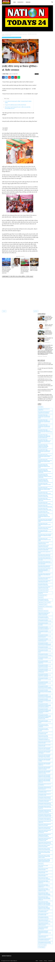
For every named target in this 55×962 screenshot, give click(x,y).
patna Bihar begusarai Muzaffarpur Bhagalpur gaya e (45, 655)
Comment (36, 73)
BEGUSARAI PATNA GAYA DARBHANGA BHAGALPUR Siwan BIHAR (44, 524)
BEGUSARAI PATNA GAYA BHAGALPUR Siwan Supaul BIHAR (44, 509)
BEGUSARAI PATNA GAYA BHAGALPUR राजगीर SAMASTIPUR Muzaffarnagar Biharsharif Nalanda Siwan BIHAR (44, 436)
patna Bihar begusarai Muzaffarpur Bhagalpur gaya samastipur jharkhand (44, 675)
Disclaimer (51, 960)
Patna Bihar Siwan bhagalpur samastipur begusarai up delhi (44, 843)
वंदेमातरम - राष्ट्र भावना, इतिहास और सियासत (49, 325)
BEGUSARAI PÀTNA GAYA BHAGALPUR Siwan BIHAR (43, 585)
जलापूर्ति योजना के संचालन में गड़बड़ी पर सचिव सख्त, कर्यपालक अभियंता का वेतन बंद (48, 332)
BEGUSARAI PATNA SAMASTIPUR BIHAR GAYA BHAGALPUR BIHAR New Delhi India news (45, 563)
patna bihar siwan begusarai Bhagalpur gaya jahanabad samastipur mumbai (44, 768)
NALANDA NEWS (49, 606)
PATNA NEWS (40, 863)
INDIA (49, 602)
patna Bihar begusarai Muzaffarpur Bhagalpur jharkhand (43, 725)
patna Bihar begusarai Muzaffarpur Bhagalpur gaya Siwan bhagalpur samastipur (44, 696)
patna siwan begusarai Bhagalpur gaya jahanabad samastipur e (44, 886)
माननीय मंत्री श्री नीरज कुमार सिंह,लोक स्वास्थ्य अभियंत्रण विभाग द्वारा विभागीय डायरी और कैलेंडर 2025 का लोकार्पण (45, 386)
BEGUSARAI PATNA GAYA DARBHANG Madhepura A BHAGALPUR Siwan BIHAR (45, 520)
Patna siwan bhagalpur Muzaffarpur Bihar (43, 911)
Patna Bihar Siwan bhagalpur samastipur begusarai (44, 825)
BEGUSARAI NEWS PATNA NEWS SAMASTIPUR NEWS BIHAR (44, 588)
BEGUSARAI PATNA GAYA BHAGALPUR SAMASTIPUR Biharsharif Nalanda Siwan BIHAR (44, 466)
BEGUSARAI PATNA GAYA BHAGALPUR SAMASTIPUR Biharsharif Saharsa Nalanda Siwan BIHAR (44, 471)
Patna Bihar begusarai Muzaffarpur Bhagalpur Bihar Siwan (44, 632)
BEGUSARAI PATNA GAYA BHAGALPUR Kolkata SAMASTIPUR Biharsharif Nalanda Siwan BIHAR (45, 456)
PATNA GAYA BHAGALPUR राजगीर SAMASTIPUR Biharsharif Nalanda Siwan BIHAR (44, 614)
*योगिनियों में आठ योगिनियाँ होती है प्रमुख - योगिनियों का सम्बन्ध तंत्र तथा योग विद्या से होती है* (45, 365)
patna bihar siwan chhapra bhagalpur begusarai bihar (44, 849)
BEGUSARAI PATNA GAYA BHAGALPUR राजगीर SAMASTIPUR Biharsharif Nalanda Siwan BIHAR (44, 416)
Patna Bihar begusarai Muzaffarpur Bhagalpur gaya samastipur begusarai (44, 666)
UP (40, 945)
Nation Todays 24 (13, 960)
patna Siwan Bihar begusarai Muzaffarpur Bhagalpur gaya (44, 943)
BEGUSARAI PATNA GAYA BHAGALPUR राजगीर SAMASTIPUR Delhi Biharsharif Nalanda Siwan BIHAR (45, 431)
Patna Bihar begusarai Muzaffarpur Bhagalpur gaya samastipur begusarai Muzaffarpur (44, 671)
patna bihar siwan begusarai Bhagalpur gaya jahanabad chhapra (44, 760)
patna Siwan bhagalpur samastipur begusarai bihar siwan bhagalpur (44, 924)
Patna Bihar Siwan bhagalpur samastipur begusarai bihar (44, 828)
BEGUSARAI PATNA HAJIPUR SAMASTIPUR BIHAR (43, 543)
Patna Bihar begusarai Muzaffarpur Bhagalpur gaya (44, 648)
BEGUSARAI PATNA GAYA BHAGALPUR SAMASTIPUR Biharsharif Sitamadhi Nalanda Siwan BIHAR (45, 476)
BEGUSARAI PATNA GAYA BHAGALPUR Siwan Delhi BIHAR (44, 503)
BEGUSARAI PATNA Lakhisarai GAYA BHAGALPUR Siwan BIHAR (45, 549)
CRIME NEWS (40, 602)
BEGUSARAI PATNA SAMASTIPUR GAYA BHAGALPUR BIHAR (44, 578)
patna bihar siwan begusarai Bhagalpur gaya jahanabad (44, 748)
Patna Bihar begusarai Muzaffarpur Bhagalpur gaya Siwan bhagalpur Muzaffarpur (44, 687)
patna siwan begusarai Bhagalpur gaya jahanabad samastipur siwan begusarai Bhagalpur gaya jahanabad (44, 903)
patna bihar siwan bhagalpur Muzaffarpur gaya (44, 795)
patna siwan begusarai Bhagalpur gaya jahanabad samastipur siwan (44, 890)
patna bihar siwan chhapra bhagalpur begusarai (44, 846)
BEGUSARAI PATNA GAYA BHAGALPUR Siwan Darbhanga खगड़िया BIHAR (44, 499)
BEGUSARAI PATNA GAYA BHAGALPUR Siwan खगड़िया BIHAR (44, 493)
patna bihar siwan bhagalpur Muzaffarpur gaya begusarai (44, 798)
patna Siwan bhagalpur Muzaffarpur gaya (43, 914)
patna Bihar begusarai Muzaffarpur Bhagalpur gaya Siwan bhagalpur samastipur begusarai (44, 700)
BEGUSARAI (40, 406)
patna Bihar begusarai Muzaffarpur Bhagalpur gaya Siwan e (44, 721)
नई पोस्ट (4, 311)
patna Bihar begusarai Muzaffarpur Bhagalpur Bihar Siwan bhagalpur (44, 636)
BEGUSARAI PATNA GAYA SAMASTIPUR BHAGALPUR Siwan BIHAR (44, 539)
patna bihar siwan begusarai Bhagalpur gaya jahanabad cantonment (44, 752)
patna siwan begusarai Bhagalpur (43, 866)
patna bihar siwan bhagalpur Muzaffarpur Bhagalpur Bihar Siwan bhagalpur (44, 788)
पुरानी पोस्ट (35, 311)
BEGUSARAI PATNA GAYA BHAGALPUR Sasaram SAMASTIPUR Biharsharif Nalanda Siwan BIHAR (45, 489)
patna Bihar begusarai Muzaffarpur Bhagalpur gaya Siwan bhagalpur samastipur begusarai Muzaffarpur (44, 705)
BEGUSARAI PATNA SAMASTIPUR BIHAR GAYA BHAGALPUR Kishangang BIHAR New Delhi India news (44, 570)
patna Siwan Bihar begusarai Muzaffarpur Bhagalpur (44, 940)
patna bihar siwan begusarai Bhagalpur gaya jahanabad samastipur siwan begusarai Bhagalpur (44, 780)
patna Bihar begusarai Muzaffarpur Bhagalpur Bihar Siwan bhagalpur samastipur (44, 644)
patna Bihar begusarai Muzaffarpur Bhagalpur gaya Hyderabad (44, 658)
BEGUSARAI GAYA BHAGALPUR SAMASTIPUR (44, 409)
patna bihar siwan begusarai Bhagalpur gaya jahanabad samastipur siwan (44, 772)
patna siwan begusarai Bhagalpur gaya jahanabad (44, 878)
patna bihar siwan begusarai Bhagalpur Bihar (44, 742)
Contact (41, 960)
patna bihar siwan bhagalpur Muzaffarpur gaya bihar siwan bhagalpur (44, 807)
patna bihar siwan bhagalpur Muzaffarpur (44, 785)
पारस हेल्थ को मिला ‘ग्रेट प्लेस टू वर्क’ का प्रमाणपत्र (49, 339)
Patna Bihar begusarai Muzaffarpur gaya (43, 733)
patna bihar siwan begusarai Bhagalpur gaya (44, 745)
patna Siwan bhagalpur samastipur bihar (43, 936)
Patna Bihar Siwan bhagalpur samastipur (44, 822)
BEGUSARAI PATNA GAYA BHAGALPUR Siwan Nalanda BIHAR (45, 506)
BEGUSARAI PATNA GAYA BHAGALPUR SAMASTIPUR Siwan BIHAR (44, 484)
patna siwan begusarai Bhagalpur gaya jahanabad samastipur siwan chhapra (44, 907)
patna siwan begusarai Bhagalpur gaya (43, 872)
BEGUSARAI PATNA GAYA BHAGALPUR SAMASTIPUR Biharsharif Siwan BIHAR (43, 480)
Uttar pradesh (41, 947)
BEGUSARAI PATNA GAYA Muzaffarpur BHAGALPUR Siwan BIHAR (44, 531)
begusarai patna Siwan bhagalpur (43, 593)
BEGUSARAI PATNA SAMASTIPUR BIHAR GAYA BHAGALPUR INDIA (44, 566)
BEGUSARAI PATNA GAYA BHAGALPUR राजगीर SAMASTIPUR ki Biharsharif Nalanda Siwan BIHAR (44, 441)
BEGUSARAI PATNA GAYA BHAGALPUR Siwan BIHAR (43, 496)
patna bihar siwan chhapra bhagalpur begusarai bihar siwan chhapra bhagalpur (44, 860)
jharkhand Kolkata (42, 604)
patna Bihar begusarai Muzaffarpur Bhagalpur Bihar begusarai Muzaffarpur (44, 628)
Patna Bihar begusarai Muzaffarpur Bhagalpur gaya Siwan (11, 37)
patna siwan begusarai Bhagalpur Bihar (43, 869)
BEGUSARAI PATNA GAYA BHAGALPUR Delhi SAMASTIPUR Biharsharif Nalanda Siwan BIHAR (44, 451)
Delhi (46, 602)
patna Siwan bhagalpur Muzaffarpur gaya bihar (43, 917)
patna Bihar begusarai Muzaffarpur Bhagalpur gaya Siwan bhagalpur (44, 683)
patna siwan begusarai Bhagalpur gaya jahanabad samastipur (44, 882)
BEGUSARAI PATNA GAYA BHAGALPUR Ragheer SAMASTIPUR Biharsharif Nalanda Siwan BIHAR (45, 461)
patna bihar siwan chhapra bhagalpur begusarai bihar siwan (44, 852)
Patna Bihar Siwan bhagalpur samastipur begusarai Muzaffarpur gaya (44, 839)
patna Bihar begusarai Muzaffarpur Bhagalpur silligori (43, 729)
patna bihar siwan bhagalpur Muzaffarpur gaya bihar (44, 801)
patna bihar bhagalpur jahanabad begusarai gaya (44, 739)
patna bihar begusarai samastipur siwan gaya (43, 736)
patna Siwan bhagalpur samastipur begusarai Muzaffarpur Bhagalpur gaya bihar (44, 932)
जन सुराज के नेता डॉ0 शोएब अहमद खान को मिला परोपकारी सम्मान (15, 104)
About (37, 960)
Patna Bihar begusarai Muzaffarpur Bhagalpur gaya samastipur (44, 662)
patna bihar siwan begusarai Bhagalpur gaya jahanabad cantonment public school (44, 756)
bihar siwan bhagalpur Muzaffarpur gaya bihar (43, 600)
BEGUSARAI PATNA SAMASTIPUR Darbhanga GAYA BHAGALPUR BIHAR (44, 575)
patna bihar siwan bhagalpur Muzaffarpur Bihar (44, 792)
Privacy (45, 960)
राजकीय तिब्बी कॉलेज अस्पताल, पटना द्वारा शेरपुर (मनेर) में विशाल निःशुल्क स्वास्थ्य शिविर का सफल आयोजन (45, 381)
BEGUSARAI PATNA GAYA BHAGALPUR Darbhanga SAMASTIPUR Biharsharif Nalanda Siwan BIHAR (43, 446)
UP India (44, 945)
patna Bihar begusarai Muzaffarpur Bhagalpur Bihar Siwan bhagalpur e (44, 640)
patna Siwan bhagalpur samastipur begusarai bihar (44, 920)
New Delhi (40, 608)
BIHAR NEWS (40, 597)
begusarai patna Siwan (43, 590)
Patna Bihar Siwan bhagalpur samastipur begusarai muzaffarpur (44, 831)
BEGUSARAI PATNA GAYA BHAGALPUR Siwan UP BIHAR (43, 512)
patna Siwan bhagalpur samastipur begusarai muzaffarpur (43, 928)
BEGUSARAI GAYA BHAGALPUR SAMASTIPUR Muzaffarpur (44, 412)
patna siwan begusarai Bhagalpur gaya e (43, 875)
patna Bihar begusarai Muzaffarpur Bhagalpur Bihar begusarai (44, 624)
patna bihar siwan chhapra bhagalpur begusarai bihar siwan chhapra (44, 856)
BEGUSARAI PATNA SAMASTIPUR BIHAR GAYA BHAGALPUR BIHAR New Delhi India (45, 559)
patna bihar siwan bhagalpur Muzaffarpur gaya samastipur (44, 819)
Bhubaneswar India (42, 595)
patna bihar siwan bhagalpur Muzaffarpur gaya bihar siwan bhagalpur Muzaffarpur (44, 811)
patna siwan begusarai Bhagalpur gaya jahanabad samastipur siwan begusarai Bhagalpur (44, 898)
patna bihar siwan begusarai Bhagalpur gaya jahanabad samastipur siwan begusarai (44, 776)
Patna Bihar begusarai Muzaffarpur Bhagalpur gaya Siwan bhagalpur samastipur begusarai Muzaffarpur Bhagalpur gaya (44, 716)
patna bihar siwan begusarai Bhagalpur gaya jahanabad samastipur (44, 764)
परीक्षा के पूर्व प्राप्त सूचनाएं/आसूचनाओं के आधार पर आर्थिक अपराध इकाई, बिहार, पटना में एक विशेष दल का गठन (18, 108)
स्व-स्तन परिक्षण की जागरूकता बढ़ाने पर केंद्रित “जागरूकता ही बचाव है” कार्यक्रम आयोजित (18, 102)
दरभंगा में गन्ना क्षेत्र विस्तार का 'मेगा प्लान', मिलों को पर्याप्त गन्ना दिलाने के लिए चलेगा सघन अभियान (45, 391)
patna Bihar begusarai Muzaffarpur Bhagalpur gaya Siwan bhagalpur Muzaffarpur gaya (44, 691)
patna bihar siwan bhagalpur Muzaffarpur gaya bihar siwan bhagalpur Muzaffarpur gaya (44, 815)
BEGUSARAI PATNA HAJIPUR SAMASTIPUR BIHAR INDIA (43, 546)
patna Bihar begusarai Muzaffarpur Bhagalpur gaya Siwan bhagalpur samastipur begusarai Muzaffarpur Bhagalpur (44, 711)
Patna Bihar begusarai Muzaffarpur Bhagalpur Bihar (44, 620)
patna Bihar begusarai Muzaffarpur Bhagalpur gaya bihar (44, 651)
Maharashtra (41, 606)
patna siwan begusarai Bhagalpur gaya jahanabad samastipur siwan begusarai (44, 894)
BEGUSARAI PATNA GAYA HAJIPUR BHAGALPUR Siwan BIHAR (44, 528)
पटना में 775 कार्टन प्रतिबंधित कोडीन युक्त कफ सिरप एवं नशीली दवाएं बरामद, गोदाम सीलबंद (48, 318)
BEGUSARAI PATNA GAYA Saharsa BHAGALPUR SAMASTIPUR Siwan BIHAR (44, 535)
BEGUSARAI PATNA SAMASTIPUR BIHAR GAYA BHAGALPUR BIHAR (44, 555)
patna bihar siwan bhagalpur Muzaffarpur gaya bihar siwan (44, 804)
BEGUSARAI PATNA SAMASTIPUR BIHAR (44, 552)
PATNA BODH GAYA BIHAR (43, 610)
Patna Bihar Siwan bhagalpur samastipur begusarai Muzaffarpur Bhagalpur (44, 835)
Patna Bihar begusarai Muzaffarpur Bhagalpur (43, 617)
